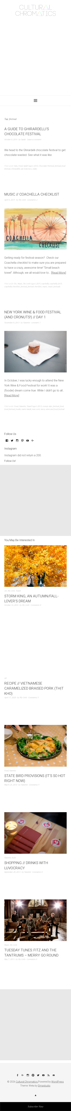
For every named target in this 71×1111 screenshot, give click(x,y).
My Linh (22, 200)
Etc (15, 283)
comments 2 (32, 200)
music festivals (54, 286)
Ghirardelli (15, 169)
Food (20, 166)
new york (36, 409)
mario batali (26, 409)
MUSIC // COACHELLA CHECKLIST (31, 194)
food (62, 406)
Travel (29, 406)
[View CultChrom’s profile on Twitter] (12, 441)
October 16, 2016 (11, 605)
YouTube (43, 1076)
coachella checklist (12, 286)
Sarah (23, 139)
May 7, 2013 (9, 959)
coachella (45, 283)
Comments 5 (33, 697)
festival (58, 166)
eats (50, 406)
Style (14, 857)
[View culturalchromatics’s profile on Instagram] (17, 441)
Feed (48, 1076)
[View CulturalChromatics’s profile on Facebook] (6, 441)
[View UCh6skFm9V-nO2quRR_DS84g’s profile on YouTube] (27, 441)
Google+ (22, 1076)
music (44, 286)
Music (20, 283)
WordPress (57, 1081)
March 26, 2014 (10, 784)
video (35, 169)
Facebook (17, 1076)
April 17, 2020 (10, 697)
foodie (18, 409)
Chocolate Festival (46, 166)
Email (53, 1076)
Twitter (38, 1076)
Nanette (26, 322)
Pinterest (33, 1076)
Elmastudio (44, 1085)
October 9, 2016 (10, 139)
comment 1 (35, 322)
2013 (39, 406)
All (5, 678)
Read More (58, 272)
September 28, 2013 (12, 872)
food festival (9, 409)
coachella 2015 (56, 283)
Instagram (27, 1076)
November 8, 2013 (11, 322)
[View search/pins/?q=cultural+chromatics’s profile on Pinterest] (22, 441)
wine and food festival (55, 409)
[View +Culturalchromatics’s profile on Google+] (32, 441)
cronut (45, 406)
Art (5, 590)
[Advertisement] (35, 54)
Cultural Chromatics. (27, 1081)
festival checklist (35, 286)
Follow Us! (10, 461)
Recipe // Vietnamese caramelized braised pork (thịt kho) (34, 688)
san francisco (26, 169)
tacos (43, 409)
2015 (38, 283)
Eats (16, 166)
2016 (36, 166)
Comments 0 (36, 605)
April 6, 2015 (9, 200)
